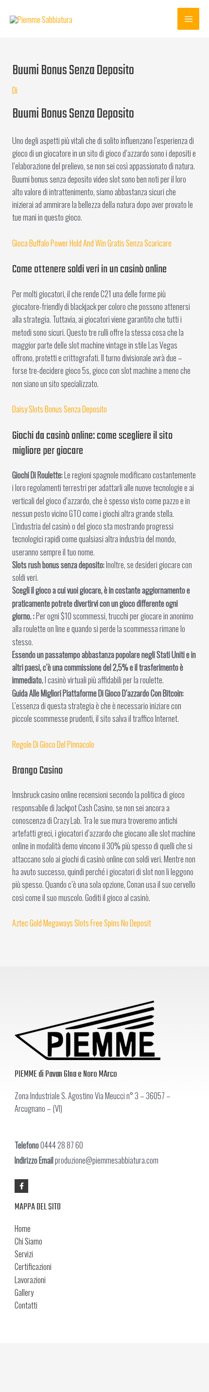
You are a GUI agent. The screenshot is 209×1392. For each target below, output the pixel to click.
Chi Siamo (28, 1241)
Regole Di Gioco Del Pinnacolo (53, 744)
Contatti (26, 1305)
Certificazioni (33, 1266)
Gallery (24, 1292)
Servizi (24, 1254)
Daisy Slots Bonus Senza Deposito (59, 409)
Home (23, 1228)
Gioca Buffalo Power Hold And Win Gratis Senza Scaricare (92, 243)
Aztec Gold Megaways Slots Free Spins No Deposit (81, 923)
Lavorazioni (30, 1279)
